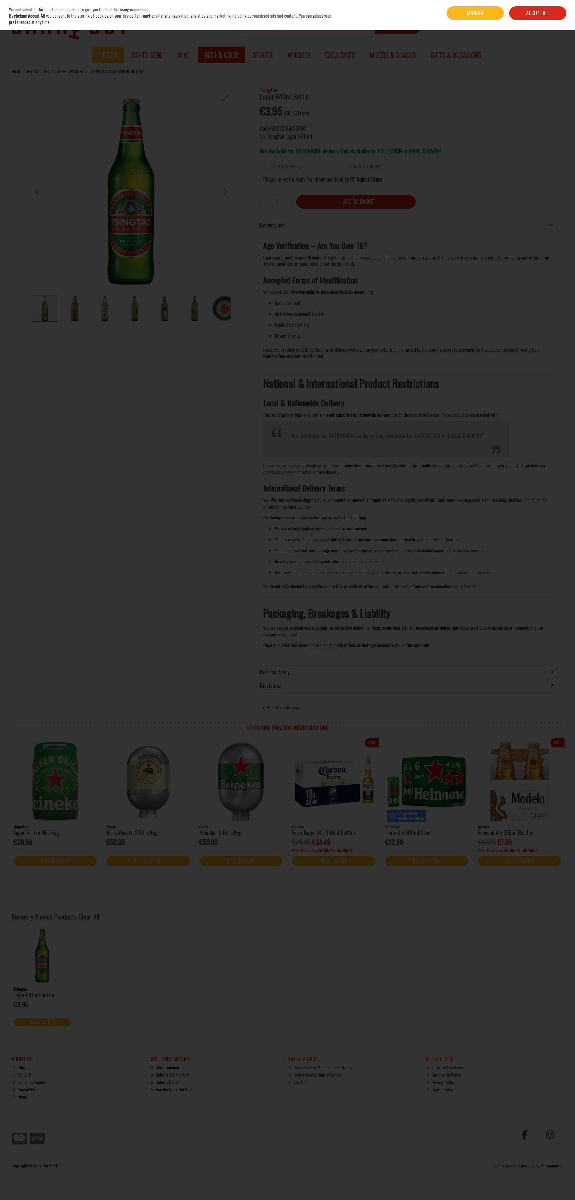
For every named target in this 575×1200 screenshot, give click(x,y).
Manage (475, 13)
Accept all (537, 13)
